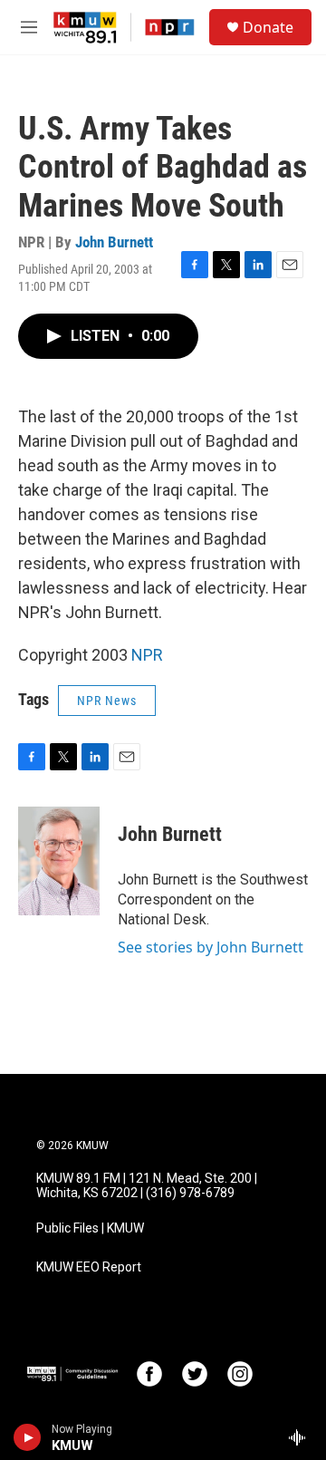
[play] (27, 1437)
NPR (147, 654)
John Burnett (114, 242)
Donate (268, 27)
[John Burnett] (59, 861)
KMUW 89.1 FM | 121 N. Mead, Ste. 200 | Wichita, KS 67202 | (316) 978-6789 (146, 1186)
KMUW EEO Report (88, 1267)
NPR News (107, 700)
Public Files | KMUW (90, 1228)
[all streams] (302, 1437)
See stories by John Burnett (210, 947)
